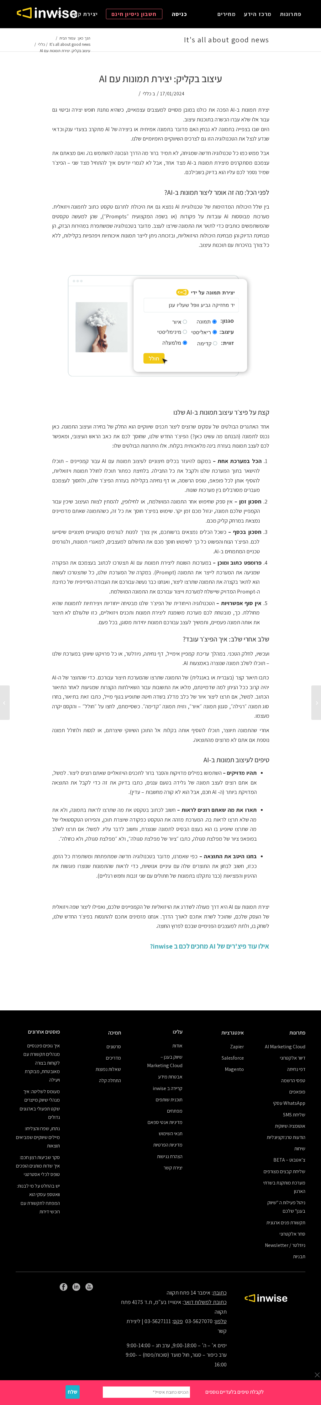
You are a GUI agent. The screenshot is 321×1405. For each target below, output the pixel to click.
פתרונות (297, 1032)
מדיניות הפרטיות (167, 1145)
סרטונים (114, 1046)
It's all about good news (226, 40)
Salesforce (233, 1058)
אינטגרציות (232, 1032)
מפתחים (174, 1111)
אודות (177, 1045)
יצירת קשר (173, 1167)
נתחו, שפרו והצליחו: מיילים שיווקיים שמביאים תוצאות (38, 1137)
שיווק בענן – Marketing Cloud (164, 1061)
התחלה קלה (110, 1080)
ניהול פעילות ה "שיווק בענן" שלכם (286, 1206)
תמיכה (114, 1032)
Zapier (237, 1046)
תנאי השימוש (170, 1133)
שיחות (299, 1148)
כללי (147, 93)
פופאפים (297, 1091)
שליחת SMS (294, 1114)
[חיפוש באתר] (59, 14)
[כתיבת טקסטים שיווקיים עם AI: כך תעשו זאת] (316, 702)
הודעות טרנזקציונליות (286, 1137)
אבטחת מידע (170, 1076)
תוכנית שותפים (169, 1099)
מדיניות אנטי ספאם (165, 1122)
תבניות (299, 1256)
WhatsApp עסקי (289, 1103)
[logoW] (47, 14)
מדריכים (113, 1058)
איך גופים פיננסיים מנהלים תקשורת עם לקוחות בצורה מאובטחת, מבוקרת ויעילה (42, 1062)
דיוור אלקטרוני (292, 1058)
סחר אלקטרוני (292, 1234)
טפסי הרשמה (293, 1080)
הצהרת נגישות (169, 1156)
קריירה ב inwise (167, 1088)
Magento (234, 1069)
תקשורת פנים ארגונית (285, 1222)
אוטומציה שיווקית (290, 1126)
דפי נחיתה (296, 1069)
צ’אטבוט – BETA (289, 1160)
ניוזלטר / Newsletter (285, 1245)
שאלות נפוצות (108, 1069)
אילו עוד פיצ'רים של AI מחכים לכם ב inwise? (209, 946)
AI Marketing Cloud (285, 1046)
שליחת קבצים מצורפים (284, 1171)
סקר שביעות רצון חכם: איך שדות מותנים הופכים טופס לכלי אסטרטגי (38, 1166)
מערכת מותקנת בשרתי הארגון (284, 1187)
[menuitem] (290, 14)
